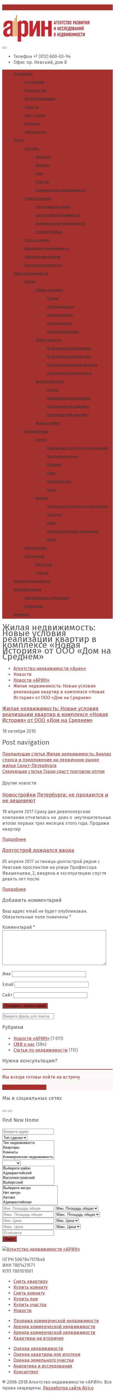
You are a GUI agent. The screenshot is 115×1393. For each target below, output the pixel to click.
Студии (52, 298)
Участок (42, 182)
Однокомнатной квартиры (68, 398)
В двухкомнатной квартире (69, 348)
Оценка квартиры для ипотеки (46, 1354)
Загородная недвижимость (58, 215)
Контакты (21, 614)
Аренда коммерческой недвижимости (54, 1326)
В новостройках (49, 232)
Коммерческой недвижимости (60, 223)
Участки (42, 573)
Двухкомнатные (60, 315)
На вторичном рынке (53, 207)
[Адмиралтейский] (28, 1173)
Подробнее (14, 839)
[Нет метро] (30, 1193)
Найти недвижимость (31, 273)
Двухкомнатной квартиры (68, 406)
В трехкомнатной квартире (69, 356)
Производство (59, 481)
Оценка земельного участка (43, 1360)
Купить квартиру (49, 290)
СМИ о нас (24, 1044)
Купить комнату (48, 340)
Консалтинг (34, 606)
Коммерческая (37, 431)
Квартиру (43, 157)
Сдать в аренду (37, 240)
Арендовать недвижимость (47, 248)
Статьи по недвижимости (40, 1050)
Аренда (42, 498)
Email (7, 984)
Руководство (36, 90)
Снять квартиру (30, 1281)
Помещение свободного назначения (77, 448)
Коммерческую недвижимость (60, 190)
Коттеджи (44, 564)
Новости (32, 107)
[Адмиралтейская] (30, 1202)
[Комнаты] (28, 1152)
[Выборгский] (28, 1182)
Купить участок (30, 1304)
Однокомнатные (60, 307)
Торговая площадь (62, 456)
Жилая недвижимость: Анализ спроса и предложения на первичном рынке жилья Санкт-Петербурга (56, 759)
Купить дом (25, 1298)
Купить (41, 440)
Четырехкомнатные (63, 331)
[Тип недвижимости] (28, 1143)
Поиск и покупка (38, 198)
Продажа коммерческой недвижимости (56, 1320)
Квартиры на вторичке (38, 1338)
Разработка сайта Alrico (68, 1388)
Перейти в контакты (24, 1087)
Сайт (7, 995)
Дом (39, 173)
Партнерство (35, 132)
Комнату (43, 165)
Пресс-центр (35, 115)
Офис (51, 473)
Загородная (34, 556)
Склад (52, 490)
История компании (40, 99)
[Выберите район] (28, 1168)
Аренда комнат (48, 423)
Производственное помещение (73, 531)
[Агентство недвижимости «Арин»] (46, 40)
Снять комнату (29, 1293)
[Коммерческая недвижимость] (28, 1157)
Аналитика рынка (27, 589)
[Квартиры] (28, 1147)
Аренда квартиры (50, 381)
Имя (6, 973)
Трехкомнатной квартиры (68, 415)
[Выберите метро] (30, 1188)
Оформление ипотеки (43, 257)
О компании (23, 74)
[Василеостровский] (28, 1178)
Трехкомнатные (60, 323)
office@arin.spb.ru (32, 7)
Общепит (54, 465)
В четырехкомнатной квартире (72, 365)
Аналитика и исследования (47, 598)
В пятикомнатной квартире (69, 373)
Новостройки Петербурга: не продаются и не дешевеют (55, 798)
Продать (32, 148)
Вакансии (32, 123)
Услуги (18, 140)
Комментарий (18, 927)
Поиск (9, 1239)
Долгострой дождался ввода (38, 850)
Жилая (30, 282)
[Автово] (30, 1197)
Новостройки (36, 548)
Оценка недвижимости (43, 265)
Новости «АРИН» (31, 1038)
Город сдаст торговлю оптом (53, 771)
